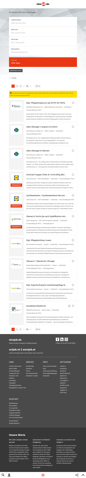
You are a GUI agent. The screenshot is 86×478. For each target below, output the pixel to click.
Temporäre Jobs (14, 373)
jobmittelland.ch (65, 373)
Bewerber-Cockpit (32, 376)
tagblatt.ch (63, 390)
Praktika (11, 378)
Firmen (28, 371)
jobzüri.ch (63, 371)
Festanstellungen (14, 371)
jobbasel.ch (63, 378)
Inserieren (29, 368)
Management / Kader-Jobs (17, 388)
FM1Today (63, 392)
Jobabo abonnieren (15, 366)
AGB (44, 368)
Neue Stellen (13, 368)
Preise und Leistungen (50, 366)
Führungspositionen (15, 385)
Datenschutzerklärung (50, 371)
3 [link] (20, 86)
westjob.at (29, 350)
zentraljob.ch (64, 380)
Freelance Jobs (13, 376)
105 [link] (27, 86)
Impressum (46, 376)
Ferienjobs (12, 383)
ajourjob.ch (63, 388)
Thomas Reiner (13, 421)
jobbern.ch (63, 376)
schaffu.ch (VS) (64, 385)
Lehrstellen (12, 380)
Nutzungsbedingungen (50, 373)
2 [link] (16, 86)
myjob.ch (63, 383)
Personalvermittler (32, 373)
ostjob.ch (14, 350)
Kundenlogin (30, 366)
